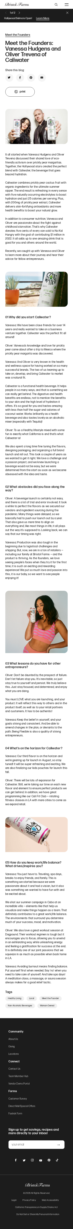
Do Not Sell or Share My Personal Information (37, 1214)
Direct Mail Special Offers (22, 1106)
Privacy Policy (29, 1200)
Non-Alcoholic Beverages (20, 1005)
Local (31, 998)
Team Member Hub (18, 1076)
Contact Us (14, 1069)
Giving (12, 1046)
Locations (14, 1054)
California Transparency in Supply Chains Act (36, 1207)
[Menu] (67, 4)
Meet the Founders (17, 35)
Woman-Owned (47, 1005)
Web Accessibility (50, 1200)
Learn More (42, 18)
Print (23, 91)
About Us (13, 1039)
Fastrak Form (15, 1113)
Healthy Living (14, 998)
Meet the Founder (50, 998)
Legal (14, 1200)
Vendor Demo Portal (19, 1083)
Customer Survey (18, 1098)
